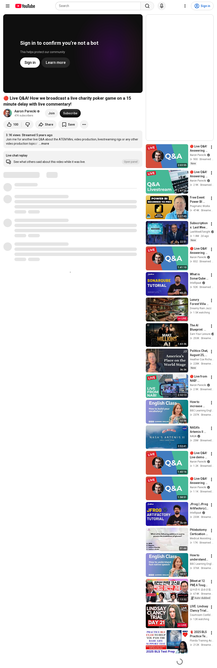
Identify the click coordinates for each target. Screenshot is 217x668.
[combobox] (99, 5)
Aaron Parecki (25, 111)
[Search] (147, 6)
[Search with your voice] (161, 6)
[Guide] (7, 5)
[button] (72, 159)
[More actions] (84, 124)
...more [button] (44, 143)
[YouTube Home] (25, 6)
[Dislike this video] (27, 124)
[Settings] (185, 5)
